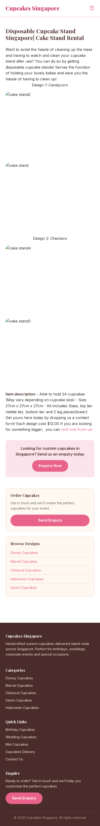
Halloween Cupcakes (27, 579)
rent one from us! (76, 429)
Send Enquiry (50, 520)
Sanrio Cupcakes (23, 587)
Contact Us (14, 759)
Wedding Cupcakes (21, 737)
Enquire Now (50, 465)
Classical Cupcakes (25, 570)
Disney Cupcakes (24, 553)
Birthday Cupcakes (20, 730)
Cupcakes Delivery (20, 752)
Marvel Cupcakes (24, 561)
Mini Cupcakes (17, 744)
